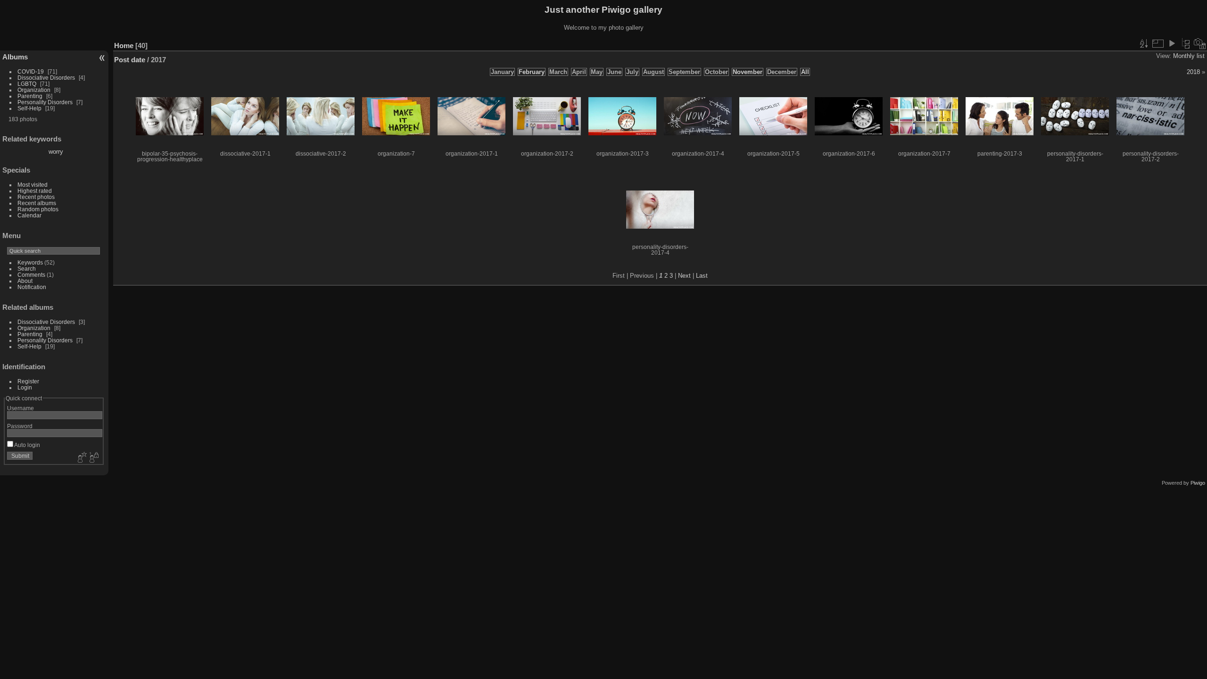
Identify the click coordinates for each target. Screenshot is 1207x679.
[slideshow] (1172, 43)
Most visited (32, 185)
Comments (31, 275)
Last (702, 275)
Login (24, 387)
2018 (1193, 71)
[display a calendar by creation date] (1200, 43)
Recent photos (36, 197)
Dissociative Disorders (46, 78)
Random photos (37, 209)
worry (56, 151)
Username (20, 408)
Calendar (29, 215)
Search (26, 268)
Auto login (26, 445)
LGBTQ (26, 84)
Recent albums (36, 203)
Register (28, 381)
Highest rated (34, 191)
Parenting (29, 96)
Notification (31, 287)
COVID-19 (30, 71)
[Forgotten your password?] (93, 458)
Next (684, 275)
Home (123, 45)
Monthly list (1189, 55)
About (25, 281)
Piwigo (1197, 483)
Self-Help (29, 108)
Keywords (30, 262)
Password (20, 426)
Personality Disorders (45, 102)
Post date (129, 60)
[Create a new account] (81, 458)
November (747, 71)
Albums (15, 57)
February (532, 71)
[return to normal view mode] (1186, 43)
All (805, 71)
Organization (33, 90)
